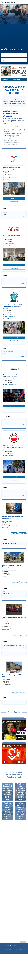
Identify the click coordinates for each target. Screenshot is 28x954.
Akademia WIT (7, 128)
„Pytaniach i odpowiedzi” (16, 105)
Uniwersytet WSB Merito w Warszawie (12, 138)
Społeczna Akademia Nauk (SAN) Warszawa (13, 126)
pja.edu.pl (7, 457)
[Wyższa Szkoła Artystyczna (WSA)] (14, 667)
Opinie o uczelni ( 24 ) (14, 477)
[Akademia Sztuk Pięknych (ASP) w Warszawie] (14, 557)
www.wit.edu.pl (8, 246)
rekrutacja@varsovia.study (10, 384)
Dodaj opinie (22, 692)
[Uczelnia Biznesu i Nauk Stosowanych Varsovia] (14, 368)
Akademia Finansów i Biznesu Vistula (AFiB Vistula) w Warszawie (12, 306)
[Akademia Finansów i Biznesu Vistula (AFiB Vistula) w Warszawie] (14, 297)
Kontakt (23, 942)
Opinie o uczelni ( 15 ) (14, 337)
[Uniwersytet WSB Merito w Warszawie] (14, 508)
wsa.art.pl (4, 686)
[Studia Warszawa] (12, 2)
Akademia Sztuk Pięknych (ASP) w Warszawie (13, 140)
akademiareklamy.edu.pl (6, 629)
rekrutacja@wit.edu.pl (9, 243)
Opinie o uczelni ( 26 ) (14, 265)
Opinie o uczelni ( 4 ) (23, 636)
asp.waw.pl (4, 576)
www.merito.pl (5, 527)
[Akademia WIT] (14, 229)
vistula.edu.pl (7, 318)
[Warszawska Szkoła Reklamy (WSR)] (14, 609)
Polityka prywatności (11, 945)
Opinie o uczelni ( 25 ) (14, 198)
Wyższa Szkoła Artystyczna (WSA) (11, 144)
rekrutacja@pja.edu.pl (9, 455)
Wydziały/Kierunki (14, 201)
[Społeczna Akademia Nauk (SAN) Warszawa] (14, 159)
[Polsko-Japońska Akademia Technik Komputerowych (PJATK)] (14, 438)
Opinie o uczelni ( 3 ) (23, 533)
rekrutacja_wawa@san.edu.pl (11, 177)
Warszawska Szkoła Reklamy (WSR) (11, 142)
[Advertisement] (14, 33)
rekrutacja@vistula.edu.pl (10, 316)
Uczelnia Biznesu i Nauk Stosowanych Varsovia (13, 133)
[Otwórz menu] (25, 2)
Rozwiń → (23, 217)
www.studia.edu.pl (8, 386)
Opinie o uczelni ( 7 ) (14, 406)
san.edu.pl (7, 179)
